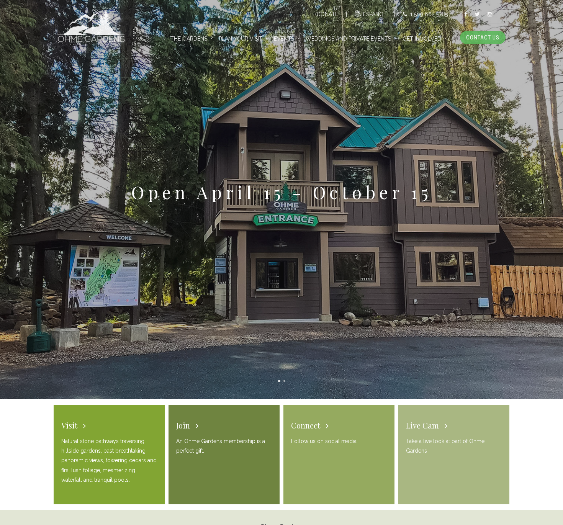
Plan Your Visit (240, 39)
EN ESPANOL (370, 14)
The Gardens (188, 39)
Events (284, 39)
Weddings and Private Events (348, 39)
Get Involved (422, 39)
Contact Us (482, 37)
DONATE (327, 14)
